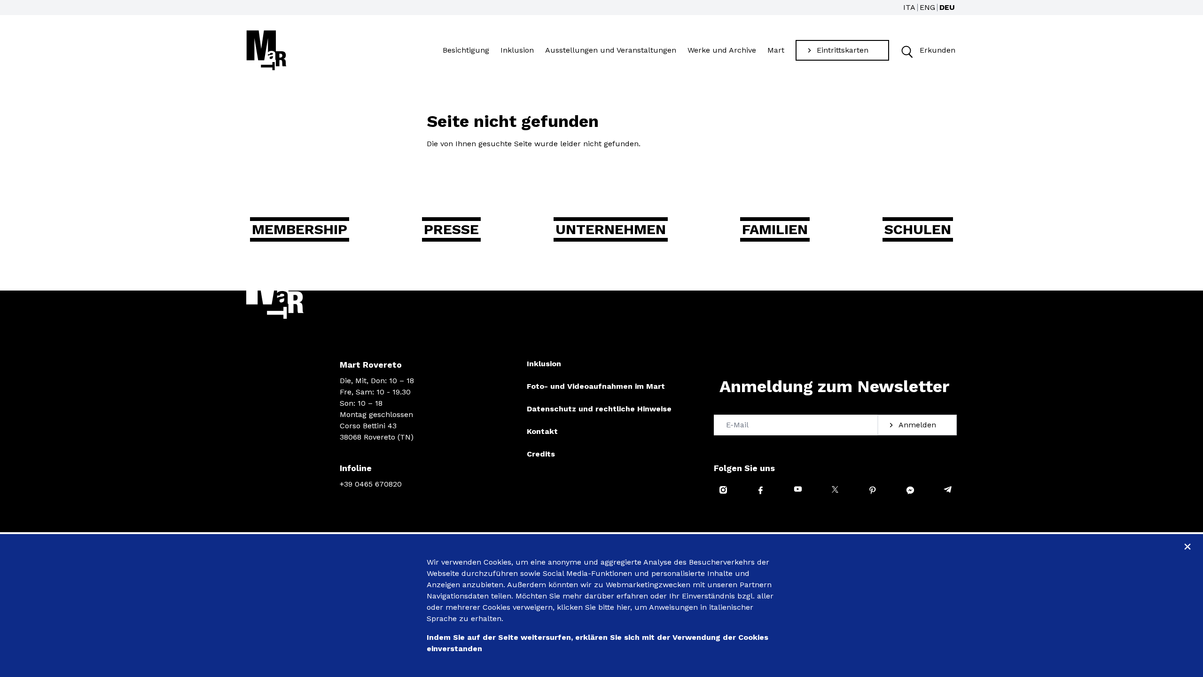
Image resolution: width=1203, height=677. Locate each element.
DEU (947, 7)
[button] (906, 50)
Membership (299, 229)
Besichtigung (466, 50)
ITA (909, 7)
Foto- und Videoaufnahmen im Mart (596, 386)
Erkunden (937, 50)
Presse (451, 229)
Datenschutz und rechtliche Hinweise (599, 408)
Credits (541, 453)
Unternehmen (610, 229)
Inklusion (517, 50)
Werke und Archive (721, 50)
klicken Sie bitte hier (593, 607)
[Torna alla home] (266, 50)
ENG (927, 7)
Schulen (917, 229)
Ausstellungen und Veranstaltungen (610, 50)
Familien (775, 229)
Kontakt (542, 431)
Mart (775, 50)
